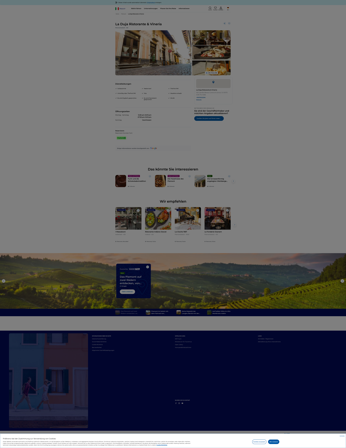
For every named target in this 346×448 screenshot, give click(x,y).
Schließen (342, 435)
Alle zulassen (273, 442)
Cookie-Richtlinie (161, 445)
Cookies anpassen (259, 442)
